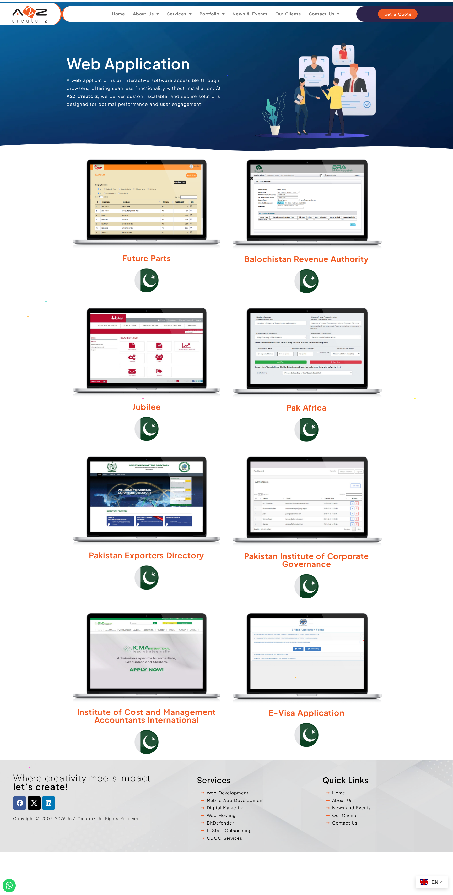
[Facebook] (19, 803)
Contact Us (321, 14)
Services (176, 14)
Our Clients (288, 14)
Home (118, 14)
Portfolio (209, 14)
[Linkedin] (48, 803)
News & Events (250, 14)
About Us (143, 14)
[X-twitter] (34, 803)
